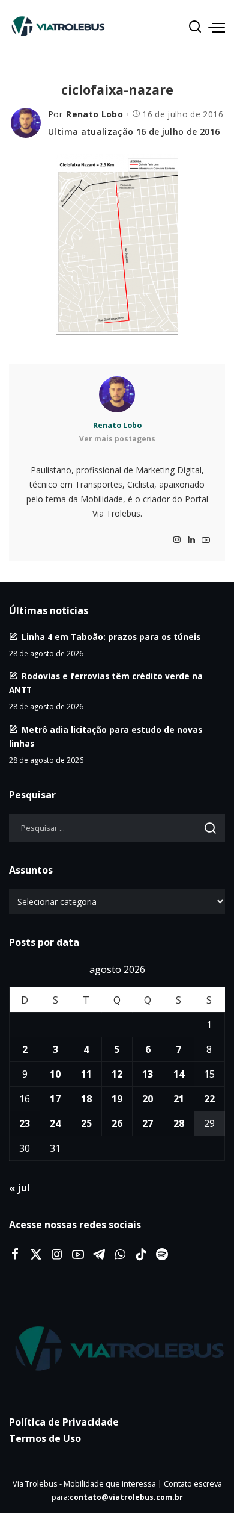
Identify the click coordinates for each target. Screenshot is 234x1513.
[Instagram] (177, 540)
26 (117, 1123)
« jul (19, 1188)
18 (86, 1098)
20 (147, 1098)
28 (178, 1123)
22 (209, 1098)
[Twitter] (36, 1255)
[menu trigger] (216, 27)
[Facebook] (15, 1255)
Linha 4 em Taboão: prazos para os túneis (111, 636)
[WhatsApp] (120, 1255)
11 (86, 1074)
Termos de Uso (45, 1438)
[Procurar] (195, 27)
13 (147, 1074)
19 (117, 1098)
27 (147, 1123)
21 (178, 1098)
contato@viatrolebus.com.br (126, 1497)
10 (55, 1074)
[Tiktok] (141, 1255)
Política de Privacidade (64, 1422)
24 (55, 1123)
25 (86, 1123)
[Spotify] (162, 1255)
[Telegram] (99, 1255)
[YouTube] (206, 540)
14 (178, 1074)
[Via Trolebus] (117, 1349)
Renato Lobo (94, 114)
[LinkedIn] (191, 540)
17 (55, 1098)
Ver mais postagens (117, 438)
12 (117, 1074)
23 (24, 1123)
